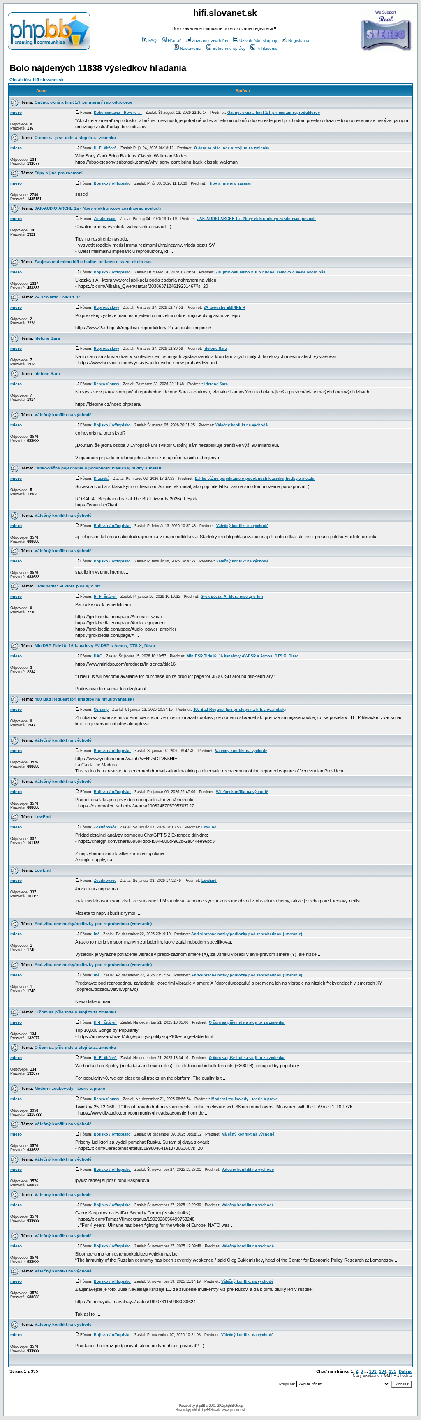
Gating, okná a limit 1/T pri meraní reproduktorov (83, 102)
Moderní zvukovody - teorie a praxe (70, 1088)
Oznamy (101, 710)
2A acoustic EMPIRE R (57, 297)
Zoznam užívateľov (210, 40)
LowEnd (43, 816)
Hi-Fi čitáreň (105, 148)
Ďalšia (405, 1371)
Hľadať (174, 40)
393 (373, 1371)
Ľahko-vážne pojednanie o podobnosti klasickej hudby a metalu (98, 468)
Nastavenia (190, 48)
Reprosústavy (106, 307)
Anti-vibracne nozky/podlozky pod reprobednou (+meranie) (93, 923)
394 (382, 1371)
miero (16, 112)
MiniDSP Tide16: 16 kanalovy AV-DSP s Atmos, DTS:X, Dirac (95, 645)
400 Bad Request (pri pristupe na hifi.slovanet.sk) (84, 699)
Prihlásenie (267, 48)
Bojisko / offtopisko (112, 183)
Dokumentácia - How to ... (118, 113)
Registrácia (298, 40)
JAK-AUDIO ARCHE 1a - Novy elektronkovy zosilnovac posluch (98, 208)
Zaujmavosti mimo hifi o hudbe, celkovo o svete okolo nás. (94, 261)
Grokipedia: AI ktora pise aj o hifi (68, 586)
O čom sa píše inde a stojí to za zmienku (75, 137)
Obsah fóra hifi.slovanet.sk (36, 79)
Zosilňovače (105, 219)
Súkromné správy (229, 48)
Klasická (101, 478)
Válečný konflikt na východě (63, 414)
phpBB (200, 1406)
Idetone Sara (47, 338)
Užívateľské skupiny (258, 40)
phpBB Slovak (210, 1410)
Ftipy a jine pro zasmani (59, 173)
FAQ (152, 40)
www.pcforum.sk (233, 1410)
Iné (96, 934)
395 (392, 1371)
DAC (98, 656)
